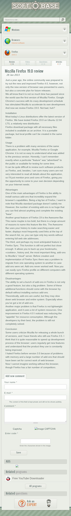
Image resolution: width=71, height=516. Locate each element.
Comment (10, 406)
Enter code (11, 433)
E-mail (8, 393)
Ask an (32, 503)
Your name (10, 382)
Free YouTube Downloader (28, 478)
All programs (35, 486)
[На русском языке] (12, 14)
